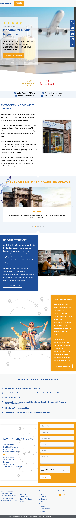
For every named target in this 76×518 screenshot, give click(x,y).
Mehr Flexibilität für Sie (13, 397)
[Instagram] (72, 44)
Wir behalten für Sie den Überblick (17, 408)
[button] (3, 205)
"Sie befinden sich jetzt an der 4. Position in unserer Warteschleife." (28, 412)
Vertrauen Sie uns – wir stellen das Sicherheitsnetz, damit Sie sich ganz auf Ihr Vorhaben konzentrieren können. (35, 402)
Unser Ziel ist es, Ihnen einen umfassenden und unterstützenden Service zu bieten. (33, 393)
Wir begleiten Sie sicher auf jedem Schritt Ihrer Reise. (23, 388)
